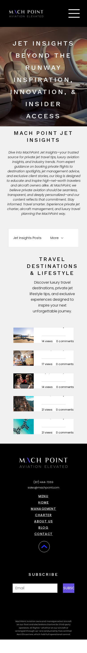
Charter (43, 515)
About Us (43, 521)
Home (43, 502)
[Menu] (74, 13)
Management (43, 508)
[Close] (44, 546)
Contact (43, 534)
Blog (43, 527)
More (54, 237)
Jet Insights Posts (27, 237)
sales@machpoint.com (43, 487)
